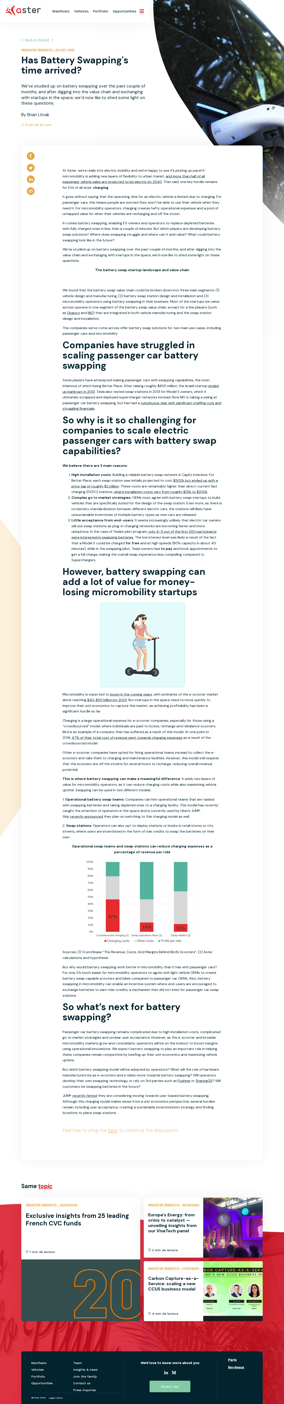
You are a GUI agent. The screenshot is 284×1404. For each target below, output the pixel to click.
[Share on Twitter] (31, 171)
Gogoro (73, 312)
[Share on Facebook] (31, 159)
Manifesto (61, 11)
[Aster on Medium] (174, 1373)
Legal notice (56, 1398)
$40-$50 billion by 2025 (107, 700)
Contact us (81, 1383)
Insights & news (85, 1369)
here (113, 1130)
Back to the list (37, 40)
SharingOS (204, 1080)
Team (77, 1363)
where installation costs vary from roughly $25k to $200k (160, 491)
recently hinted (84, 1095)
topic (45, 1186)
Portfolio (100, 11)
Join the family (85, 1376)
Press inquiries (84, 1390)
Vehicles (81, 11)
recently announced (86, 816)
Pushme (184, 1080)
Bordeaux (236, 1367)
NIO (90, 312)
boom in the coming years (131, 694)
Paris (232, 1360)
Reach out (170, 1387)
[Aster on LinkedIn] (166, 1373)
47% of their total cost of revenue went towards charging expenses (127, 737)
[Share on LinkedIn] (31, 183)
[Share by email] (31, 195)
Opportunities (124, 11)
